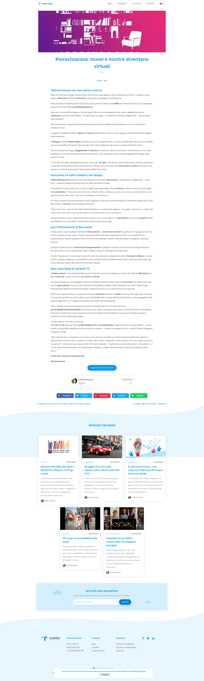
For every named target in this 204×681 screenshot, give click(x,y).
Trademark (89, 462)
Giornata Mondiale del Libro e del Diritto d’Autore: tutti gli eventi (57, 470)
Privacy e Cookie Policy (126, 647)
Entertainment (112, 534)
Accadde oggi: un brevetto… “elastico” (150, 404)
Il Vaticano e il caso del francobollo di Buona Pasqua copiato (64, 404)
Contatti (150, 3)
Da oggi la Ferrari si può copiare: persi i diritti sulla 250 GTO (101, 470)
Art (102, 72)
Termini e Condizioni (125, 644)
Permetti (105, 675)
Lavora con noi (98, 651)
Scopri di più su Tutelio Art (102, 368)
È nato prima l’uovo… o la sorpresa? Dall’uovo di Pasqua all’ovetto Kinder (145, 470)
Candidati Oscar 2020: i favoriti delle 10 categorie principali (121, 542)
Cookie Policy (141, 671)
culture (99, 80)
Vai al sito (137, 3)
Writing (44, 462)
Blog (109, 3)
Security (120, 651)
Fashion (66, 534)
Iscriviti (125, 602)
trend (105, 80)
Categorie (121, 3)
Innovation (132, 462)
